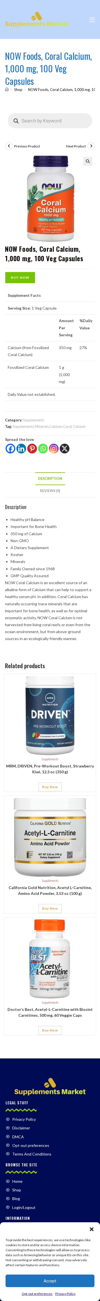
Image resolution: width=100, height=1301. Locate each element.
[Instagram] (54, 448)
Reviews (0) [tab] (50, 491)
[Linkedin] (21, 448)
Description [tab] (50, 479)
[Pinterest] (32, 448)
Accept (50, 1280)
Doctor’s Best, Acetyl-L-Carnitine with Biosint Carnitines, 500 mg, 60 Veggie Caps (50, 1012)
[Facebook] (10, 448)
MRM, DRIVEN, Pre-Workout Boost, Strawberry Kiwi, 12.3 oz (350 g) (50, 769)
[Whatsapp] (43, 448)
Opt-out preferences (37, 1294)
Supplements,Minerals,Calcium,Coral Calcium (49, 426)
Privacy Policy (65, 1294)
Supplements (33, 420)
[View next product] (91, 146)
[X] (64, 448)
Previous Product (27, 146)
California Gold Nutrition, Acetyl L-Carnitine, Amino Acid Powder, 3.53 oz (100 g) (50, 890)
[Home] (7, 89)
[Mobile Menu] (92, 19)
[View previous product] (9, 146)
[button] (91, 1229)
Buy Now (20, 277)
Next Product (76, 146)
